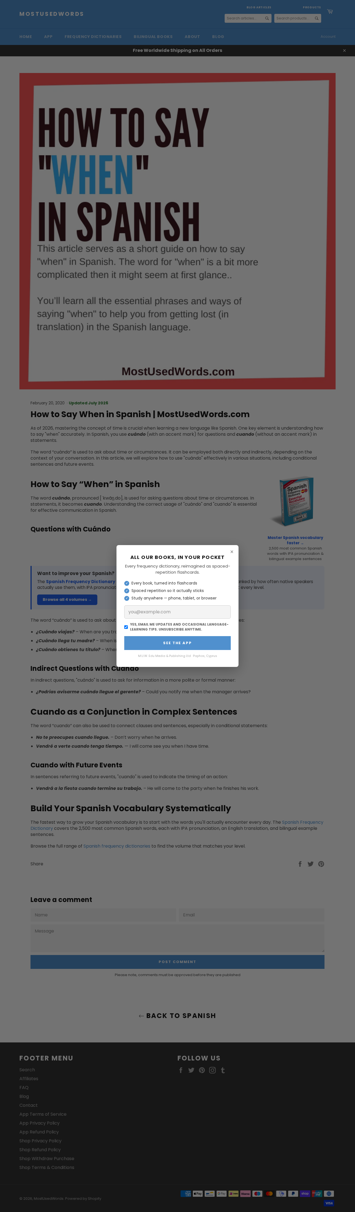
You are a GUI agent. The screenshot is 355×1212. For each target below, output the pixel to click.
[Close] (232, 552)
